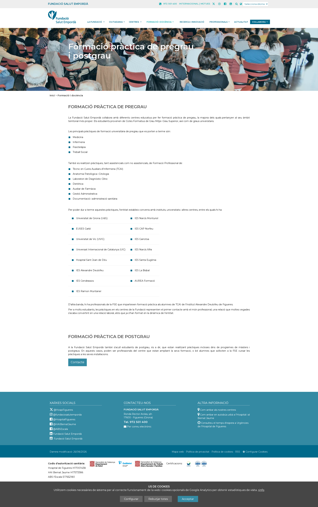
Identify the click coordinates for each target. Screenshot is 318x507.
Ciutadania (116, 22)
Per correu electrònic (139, 426)
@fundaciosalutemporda (67, 414)
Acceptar (188, 499)
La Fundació (95, 22)
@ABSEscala (60, 429)
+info (261, 490)
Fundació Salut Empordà (67, 433)
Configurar (131, 499)
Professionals (219, 22)
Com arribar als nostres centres (218, 409)
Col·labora (259, 22)
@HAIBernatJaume (64, 424)
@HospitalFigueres (64, 419)
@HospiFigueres (63, 409)
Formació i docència (159, 22)
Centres (134, 22)
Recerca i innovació (192, 22)
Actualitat (241, 22)
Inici (52, 95)
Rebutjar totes (158, 499)
